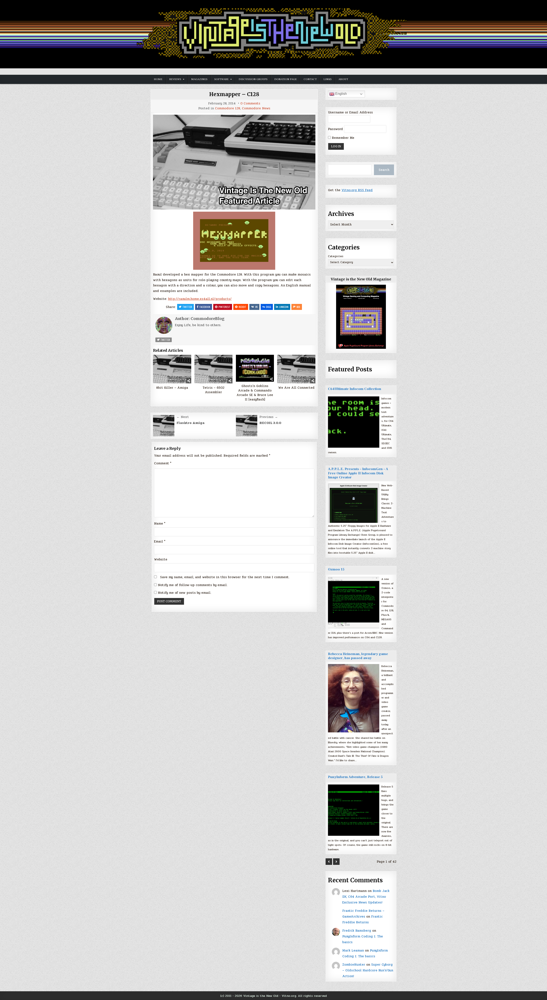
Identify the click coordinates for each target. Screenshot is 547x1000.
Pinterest (224, 307)
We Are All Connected (296, 388)
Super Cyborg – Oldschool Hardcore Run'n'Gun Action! (367, 970)
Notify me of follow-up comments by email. (192, 585)
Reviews (175, 79)
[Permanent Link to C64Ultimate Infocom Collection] (353, 422)
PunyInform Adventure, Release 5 (355, 777)
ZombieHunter (353, 964)
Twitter (187, 307)
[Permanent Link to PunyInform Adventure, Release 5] (353, 810)
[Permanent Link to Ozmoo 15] (353, 602)
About (343, 79)
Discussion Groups (253, 79)
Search (384, 169)
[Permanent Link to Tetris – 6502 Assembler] (213, 369)
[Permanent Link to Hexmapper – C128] (234, 162)
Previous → (268, 416)
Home (158, 79)
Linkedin (283, 307)
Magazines (199, 79)
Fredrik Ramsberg (356, 930)
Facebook (205, 307)
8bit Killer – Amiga (172, 388)
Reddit (242, 307)
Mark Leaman (353, 950)
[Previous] (329, 861)
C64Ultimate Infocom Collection (354, 389)
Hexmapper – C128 (234, 94)
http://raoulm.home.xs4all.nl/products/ (200, 298)
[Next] (336, 861)
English (340, 93)
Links (327, 79)
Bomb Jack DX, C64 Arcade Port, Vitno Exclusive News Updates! (366, 896)
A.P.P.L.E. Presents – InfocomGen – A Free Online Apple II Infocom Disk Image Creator (358, 473)
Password (335, 129)
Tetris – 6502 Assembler (213, 390)
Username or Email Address (350, 112)
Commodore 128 (227, 108)
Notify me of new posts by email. (184, 592)
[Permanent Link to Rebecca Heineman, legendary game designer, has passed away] (353, 698)
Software (221, 79)
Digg (268, 307)
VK (256, 307)
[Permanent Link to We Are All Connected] (296, 369)
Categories (335, 256)
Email (159, 541)
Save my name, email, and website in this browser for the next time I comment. (224, 577)
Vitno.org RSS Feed (357, 190)
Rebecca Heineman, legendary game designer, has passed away (358, 656)
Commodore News (256, 108)
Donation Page (285, 79)
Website (160, 559)
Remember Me (342, 137)
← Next (182, 416)
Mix (298, 307)
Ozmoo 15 (336, 569)
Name (159, 523)
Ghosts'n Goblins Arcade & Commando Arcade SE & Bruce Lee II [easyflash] (255, 393)
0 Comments (250, 103)
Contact (310, 79)
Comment (162, 463)
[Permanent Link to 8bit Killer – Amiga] (172, 369)
